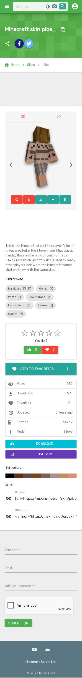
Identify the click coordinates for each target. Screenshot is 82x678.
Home (11, 65)
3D (23, 117)
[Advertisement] (41, 89)
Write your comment (20, 586)
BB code (20, 492)
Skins (31, 65)
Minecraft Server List (41, 662)
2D (59, 117)
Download (32, 444)
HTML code (21, 510)
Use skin (31, 454)
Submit (18, 623)
